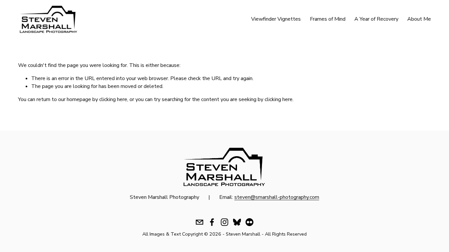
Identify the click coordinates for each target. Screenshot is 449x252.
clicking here (113, 99)
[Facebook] (212, 222)
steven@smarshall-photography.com (276, 197)
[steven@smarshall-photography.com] (199, 222)
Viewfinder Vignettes (276, 19)
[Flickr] (249, 222)
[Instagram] (224, 222)
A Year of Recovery (376, 19)
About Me (419, 19)
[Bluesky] (237, 222)
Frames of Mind (327, 19)
